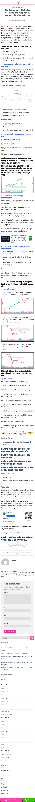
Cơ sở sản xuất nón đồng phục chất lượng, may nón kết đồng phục (9, 573)
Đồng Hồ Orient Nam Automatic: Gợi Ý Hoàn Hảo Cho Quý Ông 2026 (16, 658)
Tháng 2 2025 (4, 744)
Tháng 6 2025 (4, 731)
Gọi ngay (30, 800)
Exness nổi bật (14, 235)
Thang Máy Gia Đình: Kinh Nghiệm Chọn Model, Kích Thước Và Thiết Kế (16, 649)
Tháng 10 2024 (5, 757)
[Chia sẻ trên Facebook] (12, 545)
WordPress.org (4, 793)
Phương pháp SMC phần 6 (7, 26)
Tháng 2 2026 (4, 704)
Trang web (6, 623)
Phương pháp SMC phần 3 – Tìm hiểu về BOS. (15, 456)
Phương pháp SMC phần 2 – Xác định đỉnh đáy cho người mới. (15, 450)
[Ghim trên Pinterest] (22, 545)
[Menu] (2, 2)
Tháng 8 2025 (4, 724)
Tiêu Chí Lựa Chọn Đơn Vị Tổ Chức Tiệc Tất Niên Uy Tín (14, 653)
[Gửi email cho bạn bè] (19, 545)
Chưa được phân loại (17, 7)
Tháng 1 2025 (4, 747)
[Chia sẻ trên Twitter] (15, 545)
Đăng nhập (4, 784)
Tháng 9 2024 (4, 761)
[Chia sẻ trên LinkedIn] (25, 545)
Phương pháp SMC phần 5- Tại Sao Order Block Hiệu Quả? (17, 468)
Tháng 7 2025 (4, 728)
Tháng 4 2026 (4, 698)
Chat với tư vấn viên (13, 800)
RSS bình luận (4, 790)
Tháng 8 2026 (4, 685)
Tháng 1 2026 (4, 708)
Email (5, 615)
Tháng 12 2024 (5, 751)
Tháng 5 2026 (4, 695)
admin (23, 20)
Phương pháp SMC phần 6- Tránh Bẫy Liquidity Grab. (17, 538)
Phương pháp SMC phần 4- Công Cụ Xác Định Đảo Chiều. (16, 462)
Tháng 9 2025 (4, 721)
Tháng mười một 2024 (6, 754)
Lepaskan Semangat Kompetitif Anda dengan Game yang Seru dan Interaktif (16, 663)
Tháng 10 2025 (5, 718)
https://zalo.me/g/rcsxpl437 (11, 533)
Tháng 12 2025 (5, 711)
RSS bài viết (4, 787)
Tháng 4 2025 (4, 737)
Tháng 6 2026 (4, 691)
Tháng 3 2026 (4, 701)
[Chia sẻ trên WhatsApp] (9, 545)
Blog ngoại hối (5, 473)
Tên (5, 607)
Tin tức (2, 774)
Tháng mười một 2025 (6, 714)
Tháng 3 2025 (4, 741)
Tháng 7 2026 (4, 688)
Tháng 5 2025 (4, 734)
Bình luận (6, 592)
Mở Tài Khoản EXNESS (30, 238)
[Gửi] (32, 638)
